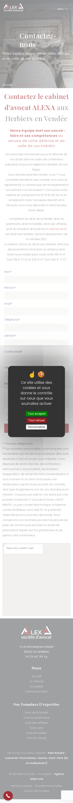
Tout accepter (37, 414)
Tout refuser (36, 420)
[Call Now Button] (8, 795)
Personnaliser (36, 427)
